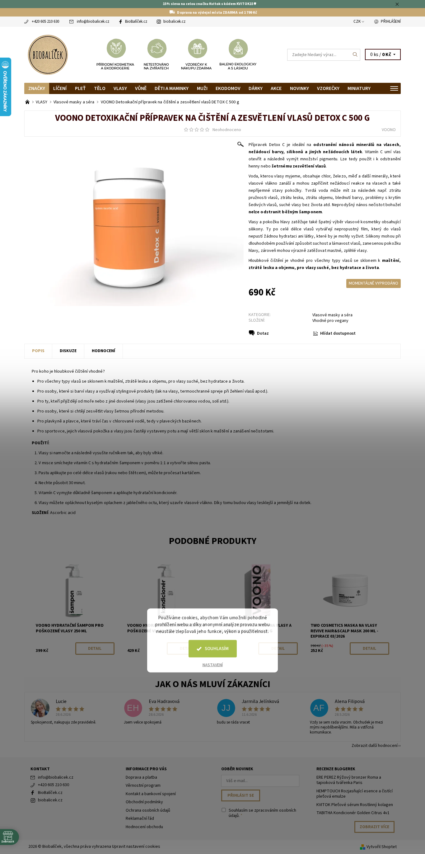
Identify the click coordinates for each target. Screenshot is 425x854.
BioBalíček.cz (136, 21)
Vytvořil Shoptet (382, 847)
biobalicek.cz (174, 21)
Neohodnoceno (227, 130)
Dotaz (263, 333)
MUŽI (202, 88)
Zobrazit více (374, 827)
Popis (38, 351)
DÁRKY (256, 88)
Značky (36, 88)
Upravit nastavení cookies (136, 846)
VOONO (389, 130)
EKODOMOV (228, 88)
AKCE (276, 88)
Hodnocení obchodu (144, 827)
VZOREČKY (328, 88)
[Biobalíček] (47, 54)
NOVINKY (299, 88)
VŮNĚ (141, 88)
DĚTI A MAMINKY (172, 88)
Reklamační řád (140, 818)
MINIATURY (359, 88)
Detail (94, 648)
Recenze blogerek (335, 769)
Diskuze (68, 351)
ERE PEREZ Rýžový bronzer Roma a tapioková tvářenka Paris (348, 780)
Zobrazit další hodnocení (375, 745)
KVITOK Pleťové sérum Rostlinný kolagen (354, 805)
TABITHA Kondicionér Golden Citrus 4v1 (353, 813)
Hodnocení (103, 351)
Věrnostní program (143, 785)
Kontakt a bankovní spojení (151, 794)
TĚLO (99, 88)
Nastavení (213, 665)
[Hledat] (355, 55)
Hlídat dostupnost (338, 333)
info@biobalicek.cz (93, 21)
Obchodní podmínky (144, 802)
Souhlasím (217, 648)
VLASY (120, 88)
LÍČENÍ (60, 88)
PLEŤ (80, 88)
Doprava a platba (141, 777)
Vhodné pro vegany (330, 321)
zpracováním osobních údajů (262, 813)
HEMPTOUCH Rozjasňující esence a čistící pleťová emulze (354, 794)
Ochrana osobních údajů (148, 810)
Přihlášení (391, 21)
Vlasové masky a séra (332, 315)
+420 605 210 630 (45, 21)
